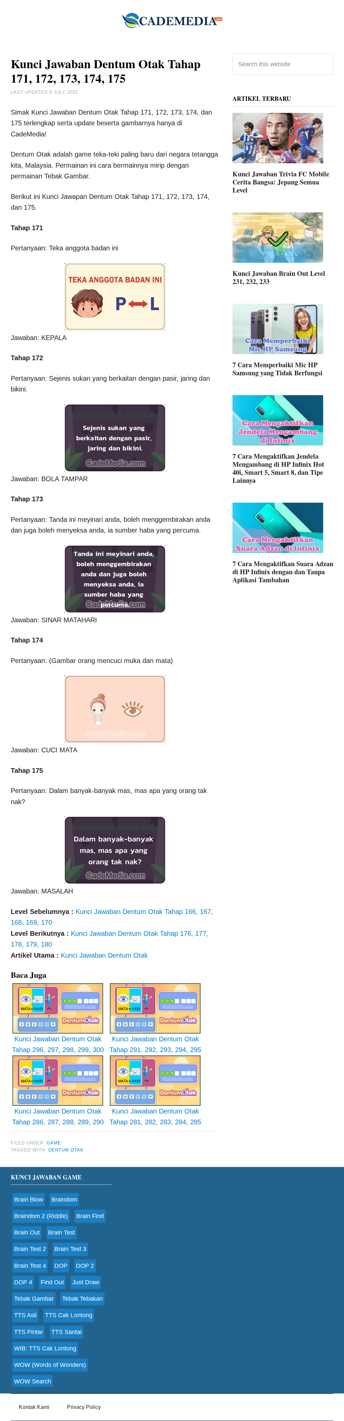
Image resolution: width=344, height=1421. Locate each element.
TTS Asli (25, 1315)
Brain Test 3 (70, 1249)
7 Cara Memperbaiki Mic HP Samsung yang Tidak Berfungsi (277, 369)
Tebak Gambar (34, 1298)
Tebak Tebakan (82, 1298)
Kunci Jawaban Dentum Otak (104, 955)
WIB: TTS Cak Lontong (45, 1348)
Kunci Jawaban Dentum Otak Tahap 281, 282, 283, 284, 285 (155, 1116)
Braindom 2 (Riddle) (41, 1216)
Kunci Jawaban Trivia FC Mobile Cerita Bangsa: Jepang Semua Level (280, 182)
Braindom (64, 1199)
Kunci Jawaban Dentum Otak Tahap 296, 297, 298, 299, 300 (58, 1044)
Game (54, 1142)
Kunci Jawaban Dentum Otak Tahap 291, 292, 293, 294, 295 (155, 1044)
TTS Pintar (28, 1332)
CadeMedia (172, 20)
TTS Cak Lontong (68, 1315)
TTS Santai (66, 1332)
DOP (61, 1265)
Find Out (52, 1282)
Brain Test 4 (30, 1265)
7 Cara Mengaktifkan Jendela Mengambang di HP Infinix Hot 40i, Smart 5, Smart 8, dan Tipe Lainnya (278, 468)
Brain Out (27, 1232)
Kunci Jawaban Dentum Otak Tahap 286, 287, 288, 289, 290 (58, 1116)
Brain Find (90, 1216)
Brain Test (61, 1232)
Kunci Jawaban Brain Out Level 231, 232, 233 (278, 277)
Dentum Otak (66, 1150)
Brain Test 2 (30, 1249)
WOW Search (32, 1381)
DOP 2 (85, 1265)
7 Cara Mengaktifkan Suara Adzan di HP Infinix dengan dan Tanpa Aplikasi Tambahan (282, 572)
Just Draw (85, 1282)
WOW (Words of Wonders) (50, 1365)
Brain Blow (28, 1199)
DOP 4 (23, 1282)
